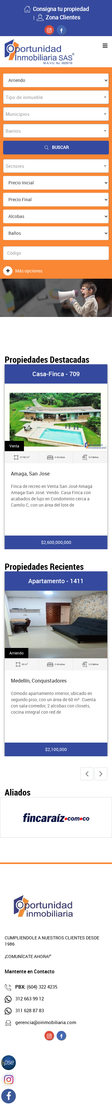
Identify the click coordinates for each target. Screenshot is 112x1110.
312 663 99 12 (29, 998)
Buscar (60, 147)
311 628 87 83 (29, 1010)
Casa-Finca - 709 (56, 374)
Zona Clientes (63, 17)
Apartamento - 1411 (56, 581)
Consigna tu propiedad (61, 8)
